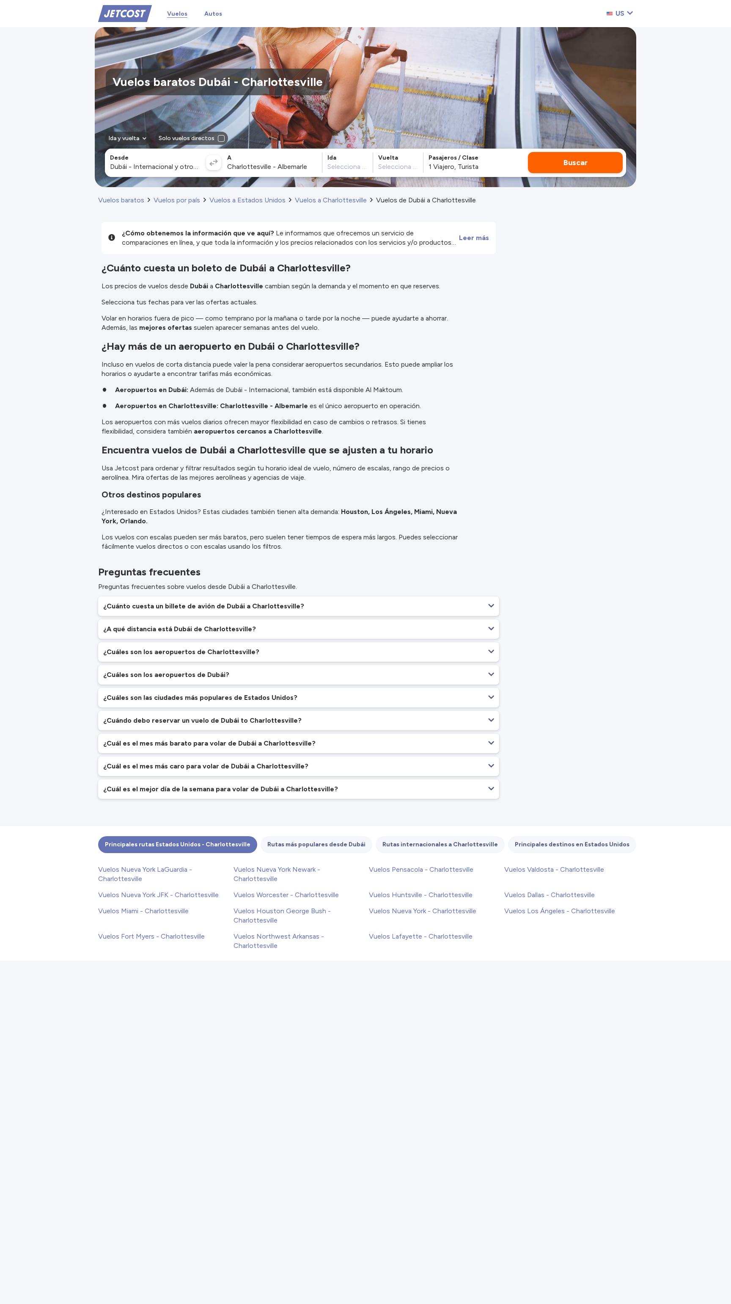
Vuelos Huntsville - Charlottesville (421, 895)
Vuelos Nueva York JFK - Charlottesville (158, 895)
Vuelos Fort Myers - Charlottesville (151, 936)
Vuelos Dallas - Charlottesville (549, 895)
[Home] (125, 13)
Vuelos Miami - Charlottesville (143, 911)
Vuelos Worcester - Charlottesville (286, 895)
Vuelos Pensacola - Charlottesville (421, 869)
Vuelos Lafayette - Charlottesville (421, 936)
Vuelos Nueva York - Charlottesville (422, 911)
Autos (213, 13)
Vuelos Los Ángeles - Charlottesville (559, 911)
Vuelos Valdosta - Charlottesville (554, 869)
